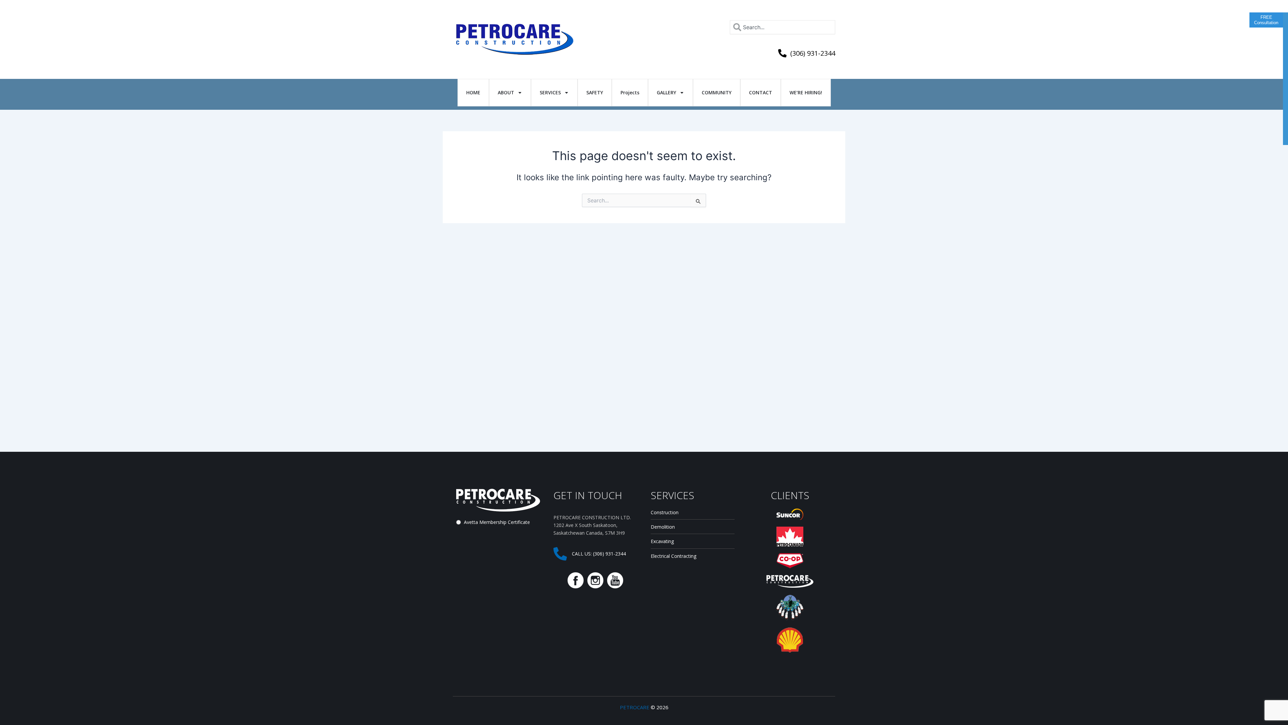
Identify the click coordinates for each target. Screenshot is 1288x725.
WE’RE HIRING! (806, 92)
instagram (595, 580)
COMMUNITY (717, 92)
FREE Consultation (1266, 20)
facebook (576, 580)
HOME (473, 92)
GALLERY (666, 92)
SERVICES (550, 92)
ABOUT (506, 92)
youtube (615, 580)
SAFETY (594, 92)
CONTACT (760, 92)
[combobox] (782, 27)
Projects (630, 92)
